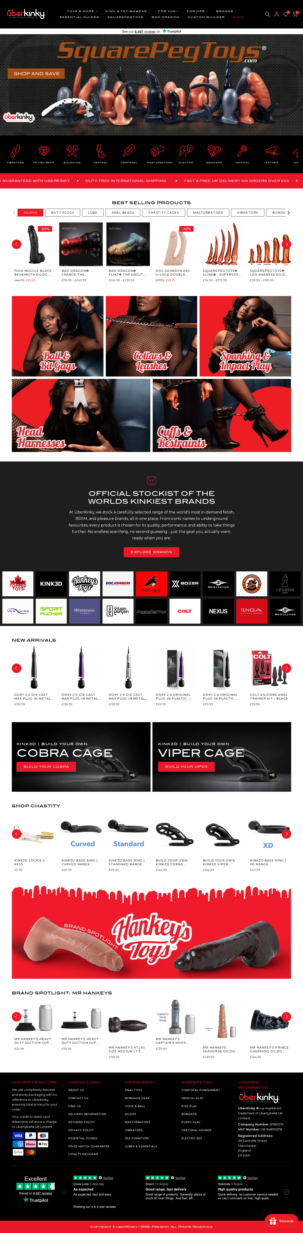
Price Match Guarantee (89, 1146)
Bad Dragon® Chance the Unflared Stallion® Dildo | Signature (79, 273)
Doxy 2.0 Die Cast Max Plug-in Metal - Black (32, 697)
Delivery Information (87, 1114)
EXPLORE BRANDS (151, 552)
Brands (224, 11)
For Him (167, 11)
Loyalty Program (83, 1154)
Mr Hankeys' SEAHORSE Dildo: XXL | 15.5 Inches (219, 1049)
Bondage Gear (137, 1098)
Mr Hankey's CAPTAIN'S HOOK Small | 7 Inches (171, 1041)
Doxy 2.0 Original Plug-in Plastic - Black (220, 697)
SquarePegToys (125, 17)
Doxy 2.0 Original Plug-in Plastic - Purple (173, 697)
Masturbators (137, 1122)
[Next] (288, 213)
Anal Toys (133, 1090)
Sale (238, 17)
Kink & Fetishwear (126, 11)
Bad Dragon (165, 17)
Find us (74, 1106)
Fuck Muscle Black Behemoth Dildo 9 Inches (33, 273)
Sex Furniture (137, 1138)
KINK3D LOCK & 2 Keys (29, 862)
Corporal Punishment (201, 1090)
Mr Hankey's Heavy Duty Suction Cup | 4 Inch (32, 1041)
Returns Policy (81, 1122)
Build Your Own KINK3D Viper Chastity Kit (219, 862)
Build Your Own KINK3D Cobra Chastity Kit (171, 862)
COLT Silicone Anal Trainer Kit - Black (269, 696)
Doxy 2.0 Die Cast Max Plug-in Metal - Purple (79, 697)
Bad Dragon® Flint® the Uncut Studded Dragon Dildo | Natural (125, 273)
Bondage (189, 1114)
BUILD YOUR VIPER (186, 766)
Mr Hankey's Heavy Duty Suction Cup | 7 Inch (79, 1041)
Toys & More (80, 11)
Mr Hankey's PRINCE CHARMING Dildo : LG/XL (269, 1049)
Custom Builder (206, 17)
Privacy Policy (81, 1130)
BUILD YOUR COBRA (46, 766)
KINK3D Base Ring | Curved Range (79, 862)
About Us (76, 1090)
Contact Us (78, 1098)
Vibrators (134, 1130)
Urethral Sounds (197, 1130)
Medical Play (193, 1098)
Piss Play (189, 1106)
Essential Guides (79, 17)
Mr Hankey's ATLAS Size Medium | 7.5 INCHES (126, 1049)
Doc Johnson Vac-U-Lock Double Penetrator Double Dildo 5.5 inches (173, 273)
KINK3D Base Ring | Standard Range (126, 862)
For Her (196, 11)
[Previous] (15, 213)
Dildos (130, 1114)
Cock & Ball (135, 1106)
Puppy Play (191, 1122)
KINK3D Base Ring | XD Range (268, 862)
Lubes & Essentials (141, 1146)
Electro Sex (192, 1138)
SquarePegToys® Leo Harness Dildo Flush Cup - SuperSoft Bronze (269, 273)
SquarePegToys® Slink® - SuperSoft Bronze (222, 273)
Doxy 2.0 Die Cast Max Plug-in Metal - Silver (126, 697)
